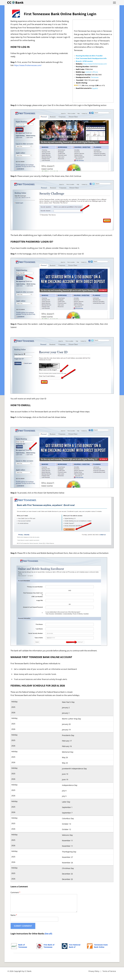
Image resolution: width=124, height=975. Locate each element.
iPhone (95, 72)
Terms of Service (109, 971)
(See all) (48, 933)
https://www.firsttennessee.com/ (95, 64)
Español (95, 88)
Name (14, 915)
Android (88, 72)
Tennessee (94, 77)
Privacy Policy (94, 971)
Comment (15, 892)
